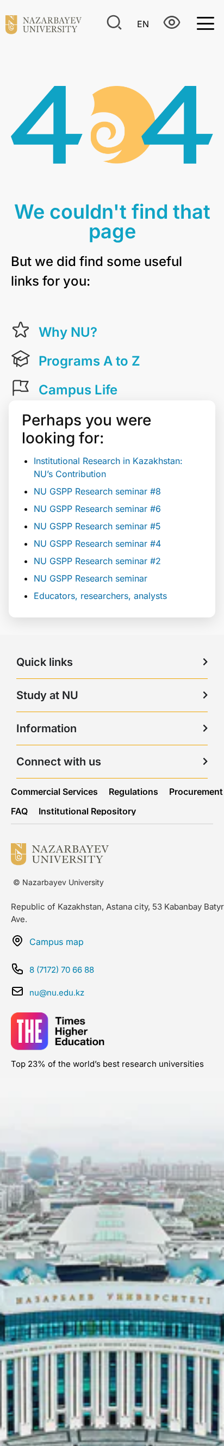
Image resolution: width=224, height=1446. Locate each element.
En (143, 23)
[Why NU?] (20, 330)
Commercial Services (54, 791)
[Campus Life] (20, 388)
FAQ (19, 811)
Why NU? (68, 332)
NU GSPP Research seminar (90, 578)
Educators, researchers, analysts (100, 595)
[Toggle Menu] (205, 22)
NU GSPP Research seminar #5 (97, 526)
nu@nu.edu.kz (56, 992)
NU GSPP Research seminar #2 (97, 560)
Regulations (133, 791)
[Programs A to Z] (20, 359)
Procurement (196, 791)
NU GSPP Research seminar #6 (97, 508)
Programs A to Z (89, 361)
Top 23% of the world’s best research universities (107, 1064)
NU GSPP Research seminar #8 (97, 491)
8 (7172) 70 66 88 (61, 970)
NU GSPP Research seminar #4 (97, 543)
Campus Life (78, 390)
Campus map (56, 941)
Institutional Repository (87, 811)
